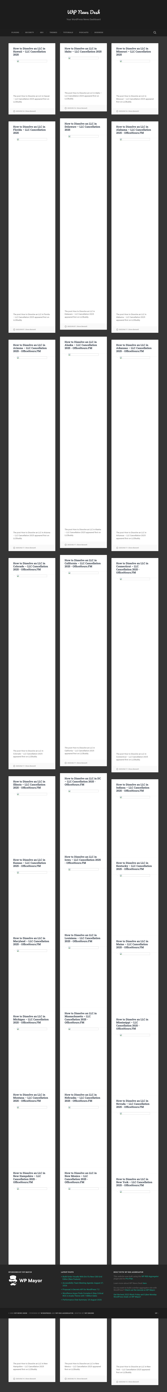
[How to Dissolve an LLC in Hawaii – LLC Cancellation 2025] (32, 75)
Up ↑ (157, 1313)
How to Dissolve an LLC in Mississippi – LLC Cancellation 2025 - (132, 1024)
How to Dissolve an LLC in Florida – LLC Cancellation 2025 (29, 129)
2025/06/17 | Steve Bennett (129, 330)
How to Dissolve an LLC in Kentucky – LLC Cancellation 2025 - (134, 866)
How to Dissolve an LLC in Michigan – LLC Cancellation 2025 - (31, 1019)
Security (29, 32)
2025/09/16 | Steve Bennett (26, 111)
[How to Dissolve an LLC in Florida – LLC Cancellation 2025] (32, 223)
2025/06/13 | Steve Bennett (77, 1379)
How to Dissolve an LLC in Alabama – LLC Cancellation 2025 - (133, 129)
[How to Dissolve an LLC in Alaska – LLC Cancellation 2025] (83, 438)
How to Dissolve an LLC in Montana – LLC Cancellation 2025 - (30, 1097)
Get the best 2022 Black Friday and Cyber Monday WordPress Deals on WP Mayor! (135, 1295)
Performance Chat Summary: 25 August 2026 (82, 1300)
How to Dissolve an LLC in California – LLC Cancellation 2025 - (83, 563)
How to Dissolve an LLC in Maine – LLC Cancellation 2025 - (132, 944)
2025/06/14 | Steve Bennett (26, 1379)
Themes (53, 32)
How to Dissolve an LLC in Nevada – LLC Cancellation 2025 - (132, 1104)
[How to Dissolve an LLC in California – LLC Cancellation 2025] (83, 657)
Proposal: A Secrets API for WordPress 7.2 (81, 1289)
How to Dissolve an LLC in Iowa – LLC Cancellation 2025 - (83, 859)
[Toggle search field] (155, 32)
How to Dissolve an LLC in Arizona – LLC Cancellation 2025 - (30, 348)
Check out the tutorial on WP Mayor (140, 1290)
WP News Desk (83, 12)
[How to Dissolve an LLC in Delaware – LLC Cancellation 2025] (83, 220)
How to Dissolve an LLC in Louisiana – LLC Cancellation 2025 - (82, 938)
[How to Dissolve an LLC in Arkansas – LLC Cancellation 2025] (134, 441)
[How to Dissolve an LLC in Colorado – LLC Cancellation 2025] (32, 660)
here (145, 1283)
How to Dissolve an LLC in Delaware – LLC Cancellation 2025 (82, 126)
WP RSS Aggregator (150, 1276)
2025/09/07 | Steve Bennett (77, 326)
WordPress (46, 1313)
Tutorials (68, 32)
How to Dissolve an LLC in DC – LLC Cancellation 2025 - (83, 781)
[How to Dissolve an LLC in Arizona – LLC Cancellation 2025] (32, 441)
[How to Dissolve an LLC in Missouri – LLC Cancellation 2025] (134, 75)
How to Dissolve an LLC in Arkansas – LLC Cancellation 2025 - (134, 348)
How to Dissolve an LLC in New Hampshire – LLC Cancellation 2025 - (29, 1177)
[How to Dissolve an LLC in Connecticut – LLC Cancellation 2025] (134, 663)
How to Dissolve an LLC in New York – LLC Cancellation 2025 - (134, 1182)
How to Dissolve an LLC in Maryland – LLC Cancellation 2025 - (31, 941)
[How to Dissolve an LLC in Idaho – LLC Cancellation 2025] (83, 72)
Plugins (15, 32)
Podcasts (83, 32)
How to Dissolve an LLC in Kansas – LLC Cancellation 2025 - (29, 863)
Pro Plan (129, 1279)
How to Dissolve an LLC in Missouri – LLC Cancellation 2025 (133, 51)
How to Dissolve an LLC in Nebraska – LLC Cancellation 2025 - (82, 1097)
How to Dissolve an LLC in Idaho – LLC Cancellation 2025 (83, 50)
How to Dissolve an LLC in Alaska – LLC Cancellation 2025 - (81, 345)
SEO (42, 32)
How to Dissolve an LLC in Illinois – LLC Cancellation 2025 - (29, 784)
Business (99, 32)
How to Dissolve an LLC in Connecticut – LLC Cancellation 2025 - (132, 568)
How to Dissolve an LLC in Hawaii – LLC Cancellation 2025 (29, 51)
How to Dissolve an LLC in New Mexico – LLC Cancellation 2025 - (81, 1177)
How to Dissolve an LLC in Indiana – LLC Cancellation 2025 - (132, 787)
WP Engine (89, 1313)
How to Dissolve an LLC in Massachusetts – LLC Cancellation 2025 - (81, 1017)
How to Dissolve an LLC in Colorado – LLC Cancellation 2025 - (30, 566)
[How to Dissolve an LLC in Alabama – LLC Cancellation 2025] (134, 223)
